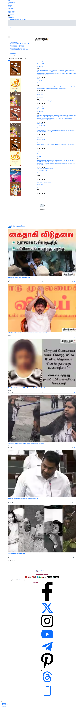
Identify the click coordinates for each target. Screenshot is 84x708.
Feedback (27, 580)
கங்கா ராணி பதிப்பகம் (43, 170)
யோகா (40, 187)
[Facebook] (47, 591)
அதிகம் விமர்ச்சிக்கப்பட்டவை (16, 226)
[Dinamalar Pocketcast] (43, 577)
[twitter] (47, 607)
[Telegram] (47, 646)
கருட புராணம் (40, 62)
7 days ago (10, 337)
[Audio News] (43, 281)
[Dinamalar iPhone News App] (35, 577)
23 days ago (10, 281)
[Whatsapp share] (42, 201)
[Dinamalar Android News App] (26, 577)
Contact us (21, 580)
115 (74, 447)
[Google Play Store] (56, 577)
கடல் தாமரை (11, 14)
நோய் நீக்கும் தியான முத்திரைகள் (44, 182)
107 (74, 502)
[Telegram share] (42, 203)
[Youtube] (47, 634)
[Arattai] (41, 683)
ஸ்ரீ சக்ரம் (39, 78)
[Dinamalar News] (42, 252)
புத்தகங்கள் (11, 9)
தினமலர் (11, 0)
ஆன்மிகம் (41, 66)
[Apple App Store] (49, 577)
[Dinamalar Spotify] (40, 577)
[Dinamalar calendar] (33, 577)
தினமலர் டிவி (12, 2)
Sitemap (32, 580)
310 (74, 281)
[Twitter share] (42, 200)
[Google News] (41, 670)
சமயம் (40, 156)
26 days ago (10, 392)
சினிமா (10, 6)
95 (74, 557)
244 (74, 337)
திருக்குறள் (11, 12)
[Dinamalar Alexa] (37, 577)
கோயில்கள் (11, 8)
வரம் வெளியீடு (41, 63)
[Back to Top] (1, 701)
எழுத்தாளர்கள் (13, 53)
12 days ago (10, 557)
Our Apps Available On (42, 574)
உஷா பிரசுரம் (41, 184)
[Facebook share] (42, 198)
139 (74, 392)
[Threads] (47, 676)
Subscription (12, 11)
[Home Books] (10, 52)
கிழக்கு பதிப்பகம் (42, 125)
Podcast (11, 3)
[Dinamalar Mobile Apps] (47, 690)
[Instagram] (47, 620)
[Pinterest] (47, 661)
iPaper (10, 5)
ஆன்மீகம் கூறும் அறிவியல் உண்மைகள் (45, 168)
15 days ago (10, 502)
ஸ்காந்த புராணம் (40, 92)
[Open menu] (9, 16)
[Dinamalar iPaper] (29, 577)
